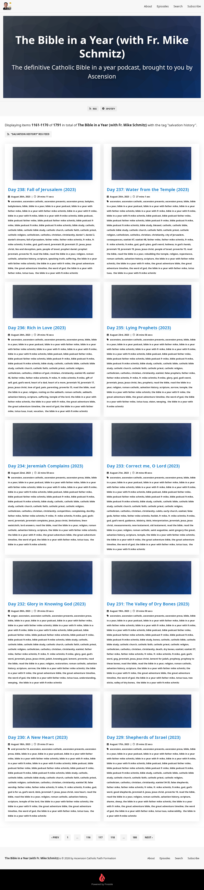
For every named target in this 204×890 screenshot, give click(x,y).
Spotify (110, 108)
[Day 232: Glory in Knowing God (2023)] (52, 577)
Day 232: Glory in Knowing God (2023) (47, 604)
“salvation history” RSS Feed (30, 134)
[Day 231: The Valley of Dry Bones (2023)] (151, 577)
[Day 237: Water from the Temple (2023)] (151, 163)
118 (113, 837)
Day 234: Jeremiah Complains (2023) (45, 466)
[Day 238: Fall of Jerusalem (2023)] (52, 163)
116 (88, 837)
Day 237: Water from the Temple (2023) (148, 189)
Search (178, 6)
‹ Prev (55, 837)
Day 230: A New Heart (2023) (38, 737)
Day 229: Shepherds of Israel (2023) (143, 737)
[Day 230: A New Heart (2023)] (52, 711)
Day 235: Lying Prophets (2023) (139, 327)
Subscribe (194, 6)
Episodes (163, 6)
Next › (149, 837)
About (148, 6)
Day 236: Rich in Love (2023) (37, 327)
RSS (95, 108)
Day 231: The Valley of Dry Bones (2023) (148, 604)
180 (135, 837)
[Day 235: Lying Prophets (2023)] (151, 301)
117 (100, 837)
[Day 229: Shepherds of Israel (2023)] (151, 711)
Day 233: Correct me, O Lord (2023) (143, 466)
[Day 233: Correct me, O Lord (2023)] (151, 439)
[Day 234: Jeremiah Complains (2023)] (52, 439)
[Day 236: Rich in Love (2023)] (52, 301)
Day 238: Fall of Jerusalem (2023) (42, 189)
